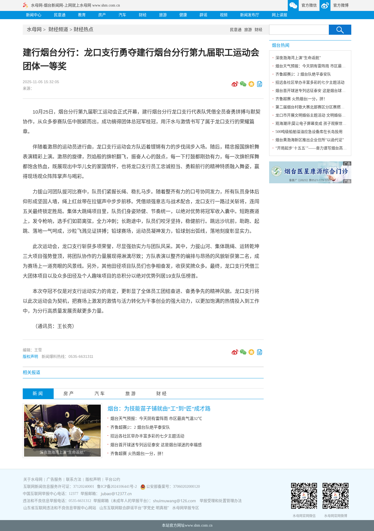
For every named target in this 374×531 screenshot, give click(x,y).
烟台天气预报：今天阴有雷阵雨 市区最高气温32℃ (156, 418)
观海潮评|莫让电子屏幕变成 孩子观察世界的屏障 (316, 123)
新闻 (38, 393)
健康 (183, 15)
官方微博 (341, 5)
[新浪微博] (235, 86)
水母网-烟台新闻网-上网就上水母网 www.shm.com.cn (75, 5)
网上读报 (279, 15)
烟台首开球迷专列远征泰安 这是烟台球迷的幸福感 (156, 445)
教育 (82, 15)
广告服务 (54, 479)
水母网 (34, 29)
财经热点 (83, 29)
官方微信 (309, 5)
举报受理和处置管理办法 (221, 501)
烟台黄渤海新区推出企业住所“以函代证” (309, 140)
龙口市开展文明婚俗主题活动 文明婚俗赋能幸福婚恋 (320, 115)
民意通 (59, 15)
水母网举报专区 (185, 508)
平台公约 (112, 479)
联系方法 (73, 479)
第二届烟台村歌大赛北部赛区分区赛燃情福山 (313, 107)
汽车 (122, 15)
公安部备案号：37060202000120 (173, 486)
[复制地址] (259, 86)
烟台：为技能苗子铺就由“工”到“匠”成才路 (159, 409)
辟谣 (203, 15)
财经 (142, 15)
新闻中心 (33, 15)
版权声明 (30, 356)
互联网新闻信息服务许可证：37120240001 (58, 486)
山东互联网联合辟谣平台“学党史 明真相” (134, 508)
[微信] (243, 86)
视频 (224, 15)
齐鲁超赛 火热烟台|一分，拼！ (138, 453)
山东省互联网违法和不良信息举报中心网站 (59, 508)
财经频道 (58, 29)
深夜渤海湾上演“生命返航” (62, 452)
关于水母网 (33, 479)
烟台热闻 (280, 45)
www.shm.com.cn (198, 525)
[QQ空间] (251, 86)
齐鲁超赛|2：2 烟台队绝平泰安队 (140, 427)
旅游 (163, 15)
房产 (102, 15)
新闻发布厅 (249, 15)
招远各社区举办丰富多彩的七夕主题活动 (147, 436)
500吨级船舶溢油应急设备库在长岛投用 (309, 132)
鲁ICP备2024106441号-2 (117, 486)
